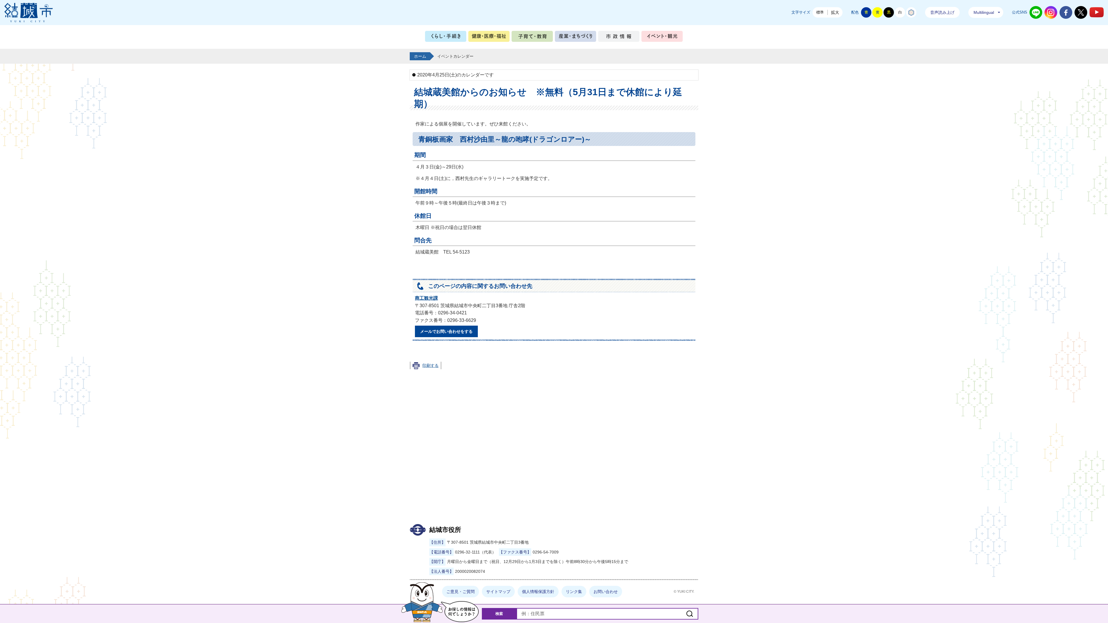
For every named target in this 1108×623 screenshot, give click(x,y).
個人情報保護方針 (538, 591)
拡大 (835, 12)
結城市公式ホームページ (28, 12)
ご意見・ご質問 (460, 591)
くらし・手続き (445, 37)
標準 (820, 12)
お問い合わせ (606, 591)
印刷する (430, 365)
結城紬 (911, 12)
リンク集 (574, 591)
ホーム (420, 56)
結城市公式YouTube (1097, 12)
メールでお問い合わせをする (446, 331)
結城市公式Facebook (1066, 12)
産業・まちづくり (575, 37)
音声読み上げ (942, 12)
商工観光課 (426, 298)
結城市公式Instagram (1051, 12)
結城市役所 (445, 529)
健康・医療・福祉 (489, 37)
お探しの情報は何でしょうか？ (460, 611)
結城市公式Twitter (1081, 12)
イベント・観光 (662, 37)
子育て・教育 (532, 37)
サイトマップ (498, 591)
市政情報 (618, 37)
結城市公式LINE (1036, 12)
